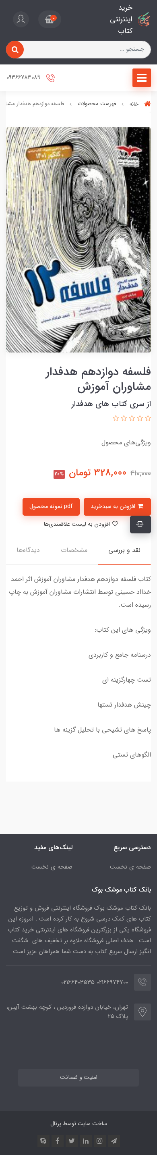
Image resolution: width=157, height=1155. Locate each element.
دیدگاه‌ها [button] (28, 550)
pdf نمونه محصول (51, 506)
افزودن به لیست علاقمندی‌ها (77, 524)
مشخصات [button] (74, 550)
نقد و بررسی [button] (124, 550)
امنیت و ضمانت (78, 1077)
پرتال (55, 1123)
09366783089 (24, 78)
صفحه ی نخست (130, 867)
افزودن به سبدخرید (114, 506)
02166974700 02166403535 (94, 982)
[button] (49, 19)
